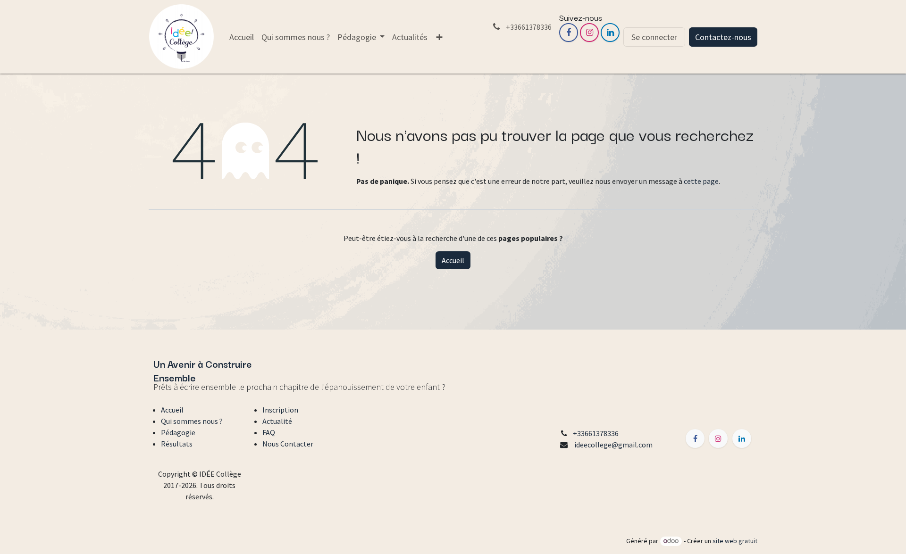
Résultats (177, 443)
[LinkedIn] (610, 32)
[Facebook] (568, 32)
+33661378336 (596, 433)
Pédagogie (178, 432)
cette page (701, 181)
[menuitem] (242, 37)
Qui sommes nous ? (192, 421)
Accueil (453, 260)
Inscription (280, 409)
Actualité (277, 421)
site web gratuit (735, 541)
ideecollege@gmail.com (613, 444)
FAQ (268, 432)
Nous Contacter (287, 443)
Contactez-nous (723, 37)
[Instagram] (589, 32)
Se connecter (654, 37)
